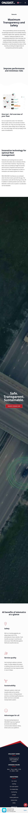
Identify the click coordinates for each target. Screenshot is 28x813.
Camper (14, 794)
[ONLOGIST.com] (8, 3)
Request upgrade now (14, 406)
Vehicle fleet (14, 800)
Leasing (14, 784)
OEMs (14, 803)
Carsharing (14, 792)
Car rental (14, 781)
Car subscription (14, 786)
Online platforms (14, 797)
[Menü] (25, 2)
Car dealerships (14, 789)
